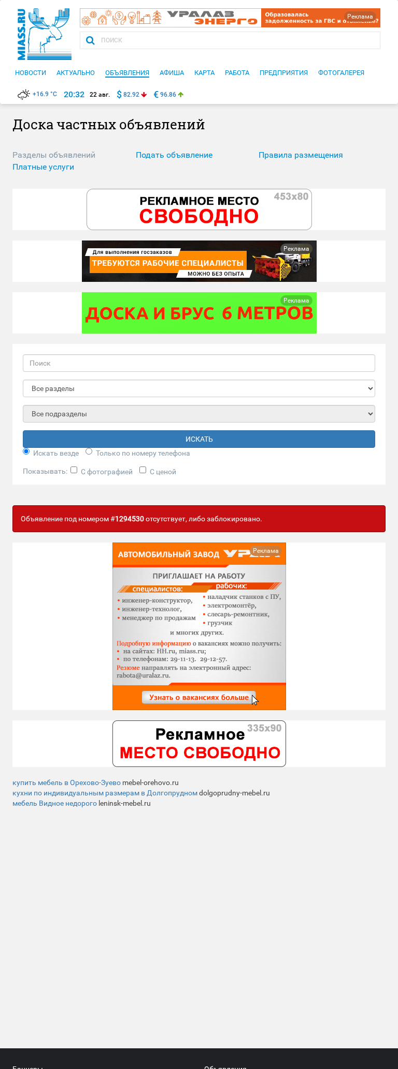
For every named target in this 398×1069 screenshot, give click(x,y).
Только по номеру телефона (143, 453)
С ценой (163, 472)
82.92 (131, 94)
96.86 (168, 94)
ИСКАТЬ (199, 439)
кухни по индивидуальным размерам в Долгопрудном (104, 793)
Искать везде (56, 453)
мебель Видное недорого (54, 803)
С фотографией (107, 472)
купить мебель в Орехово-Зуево (66, 782)
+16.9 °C (45, 94)
